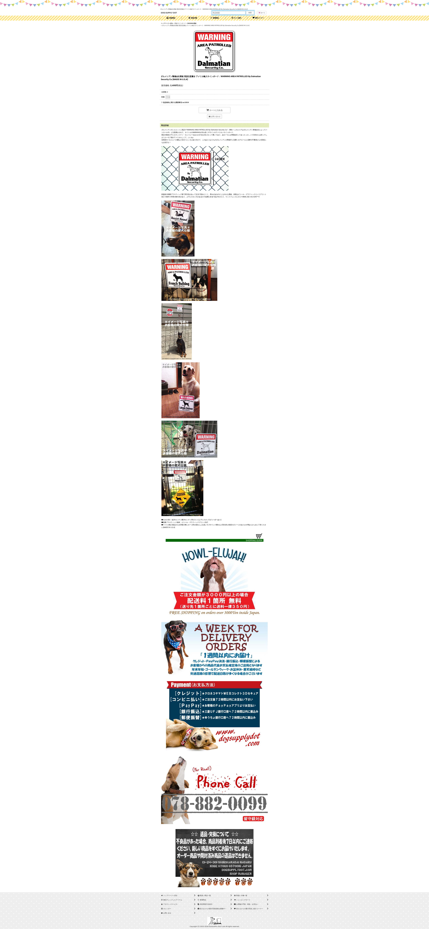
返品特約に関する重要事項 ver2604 (176, 102)
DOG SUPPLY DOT (169, 13)
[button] (236, 18)
